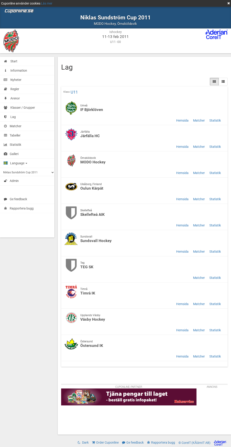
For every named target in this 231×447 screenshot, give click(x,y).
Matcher (199, 120)
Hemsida (182, 120)
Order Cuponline (107, 442)
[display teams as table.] (223, 81)
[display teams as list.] (214, 81)
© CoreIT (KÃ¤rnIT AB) (194, 443)
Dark (85, 442)
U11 (74, 92)
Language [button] (17, 163)
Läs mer (46, 3)
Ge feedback (18, 199)
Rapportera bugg (22, 208)
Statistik (215, 120)
